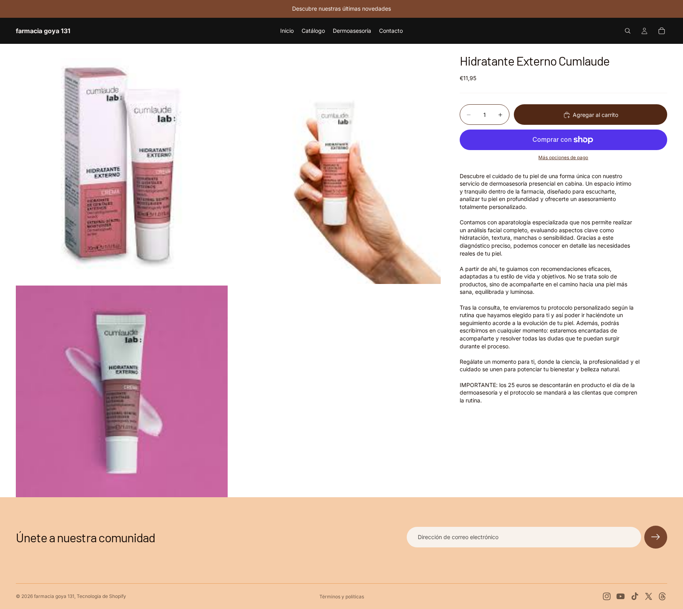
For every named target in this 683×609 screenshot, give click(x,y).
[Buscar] (627, 30)
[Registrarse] (655, 537)
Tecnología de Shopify (101, 596)
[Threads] (662, 596)
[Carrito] (661, 30)
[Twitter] (648, 596)
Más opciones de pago (563, 158)
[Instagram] (606, 596)
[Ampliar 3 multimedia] (122, 391)
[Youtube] (620, 596)
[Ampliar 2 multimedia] (335, 164)
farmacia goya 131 (54, 596)
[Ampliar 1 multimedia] (122, 164)
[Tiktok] (635, 596)
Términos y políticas (341, 597)
